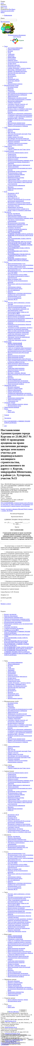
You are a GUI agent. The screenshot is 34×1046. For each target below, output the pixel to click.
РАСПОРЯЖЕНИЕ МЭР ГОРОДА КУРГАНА (18, 648)
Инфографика (12, 57)
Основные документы (14, 227)
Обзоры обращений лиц (15, 391)
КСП (5, 191)
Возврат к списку (6, 603)
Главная (6, 415)
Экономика (11, 55)
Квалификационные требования (17, 94)
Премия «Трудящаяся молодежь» (17, 71)
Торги (6, 301)
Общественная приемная (15, 188)
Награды (10, 77)
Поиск (6, 409)
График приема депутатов (15, 137)
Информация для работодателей (17, 98)
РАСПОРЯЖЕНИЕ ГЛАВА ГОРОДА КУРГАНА (18, 647)
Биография (11, 148)
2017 (5, 426)
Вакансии (11, 88)
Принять (30, 1039)
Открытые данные (9, 402)
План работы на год (14, 198)
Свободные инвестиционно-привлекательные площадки (16, 369)
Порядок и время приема (15, 388)
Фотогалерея (11, 74)
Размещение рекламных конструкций (19, 315)
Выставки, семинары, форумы (17, 373)
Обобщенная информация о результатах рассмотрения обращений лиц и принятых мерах (20, 394)
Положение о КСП (13, 193)
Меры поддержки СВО (14, 279)
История (10, 51)
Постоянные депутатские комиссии (18, 138)
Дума (5, 127)
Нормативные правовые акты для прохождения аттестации (18, 225)
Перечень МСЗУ (13, 299)
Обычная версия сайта (7, 11)
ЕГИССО (10, 190)
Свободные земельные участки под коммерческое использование (18, 334)
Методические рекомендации (16, 123)
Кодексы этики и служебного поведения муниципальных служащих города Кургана (20, 110)
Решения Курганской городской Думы (19, 140)
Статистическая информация (16, 185)
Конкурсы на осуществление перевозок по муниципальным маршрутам (20, 319)
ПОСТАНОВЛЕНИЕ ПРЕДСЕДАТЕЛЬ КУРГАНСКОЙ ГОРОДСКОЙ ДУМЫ (20, 242)
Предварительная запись (15, 288)
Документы (7, 212)
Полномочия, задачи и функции (17, 171)
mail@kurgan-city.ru (10, 1021)
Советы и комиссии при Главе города (19, 149)
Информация (8, 15)
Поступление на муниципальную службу (20, 93)
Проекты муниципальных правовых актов (20, 160)
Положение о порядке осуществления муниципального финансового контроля (20, 203)
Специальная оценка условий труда (18, 209)
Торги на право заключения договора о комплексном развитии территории (19, 331)
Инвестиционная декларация (16, 355)
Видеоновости (12, 76)
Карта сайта (11, 412)
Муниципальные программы (16, 223)
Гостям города (12, 63)
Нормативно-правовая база (16, 398)
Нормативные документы (15, 207)
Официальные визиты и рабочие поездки (20, 180)
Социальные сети (13, 401)
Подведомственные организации (17, 157)
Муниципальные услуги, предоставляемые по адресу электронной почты (20, 265)
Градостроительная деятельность (17, 62)
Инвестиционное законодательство (18, 363)
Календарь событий (13, 80)
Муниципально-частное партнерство (19, 382)
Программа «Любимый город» (17, 69)
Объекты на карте (13, 159)
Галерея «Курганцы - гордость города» (19, 68)
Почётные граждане (14, 65)
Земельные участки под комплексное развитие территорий (19, 337)
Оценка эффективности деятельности (19, 165)
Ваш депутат (11, 132)
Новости (10, 130)
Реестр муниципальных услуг (16, 263)
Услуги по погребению (14, 298)
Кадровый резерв (13, 87)
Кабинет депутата (13, 135)
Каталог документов (14, 213)
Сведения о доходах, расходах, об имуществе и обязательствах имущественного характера (18, 105)
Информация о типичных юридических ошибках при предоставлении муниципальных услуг (19, 294)
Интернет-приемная (14, 141)
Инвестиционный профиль (16, 384)
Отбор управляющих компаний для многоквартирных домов (18, 309)
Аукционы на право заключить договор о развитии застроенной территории (20, 328)
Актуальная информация (15, 48)
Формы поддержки (13, 371)
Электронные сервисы (14, 287)
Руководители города (14, 66)
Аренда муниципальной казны (17, 307)
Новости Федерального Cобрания (18, 126)
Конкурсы (11, 90)
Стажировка (11, 91)
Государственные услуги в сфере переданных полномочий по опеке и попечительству (18, 276)
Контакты (11, 187)
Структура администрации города (18, 152)
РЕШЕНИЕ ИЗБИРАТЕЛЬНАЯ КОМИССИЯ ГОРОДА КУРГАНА (18, 259)
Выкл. (13, 9)
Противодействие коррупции (16, 73)
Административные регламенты (17, 229)
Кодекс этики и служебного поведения (19, 210)
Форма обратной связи (14, 379)
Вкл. (10, 9)
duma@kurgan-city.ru (11, 1027)
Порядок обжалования (14, 215)
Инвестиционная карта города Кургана (19, 359)
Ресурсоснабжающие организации (18, 380)
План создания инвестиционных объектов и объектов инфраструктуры (20, 361)
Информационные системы (16, 177)
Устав (9, 52)
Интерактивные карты (14, 405)
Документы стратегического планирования (16, 220)
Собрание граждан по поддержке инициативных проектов (17, 143)
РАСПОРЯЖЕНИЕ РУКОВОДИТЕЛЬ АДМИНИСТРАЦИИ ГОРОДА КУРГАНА (19, 255)
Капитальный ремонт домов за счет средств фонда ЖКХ (18, 312)
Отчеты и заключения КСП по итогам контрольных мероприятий (19, 200)
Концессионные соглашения (16, 316)
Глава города (8, 146)
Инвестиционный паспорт (16, 357)
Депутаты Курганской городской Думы (19, 134)
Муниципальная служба (11, 85)
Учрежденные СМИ (14, 179)
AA (2, 6)
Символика (11, 54)
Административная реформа (16, 174)
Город (6, 46)
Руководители (12, 154)
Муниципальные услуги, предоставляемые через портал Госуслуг (20, 269)
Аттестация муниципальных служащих (19, 99)
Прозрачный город (13, 79)
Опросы (10, 82)
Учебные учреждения (14, 102)
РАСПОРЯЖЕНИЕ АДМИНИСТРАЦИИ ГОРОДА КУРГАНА (20, 245)
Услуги (6, 262)
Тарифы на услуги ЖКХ (15, 230)
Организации (12, 59)
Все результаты (5, 21)
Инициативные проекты (15, 84)
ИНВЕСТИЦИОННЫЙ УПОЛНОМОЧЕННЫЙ (15, 344)
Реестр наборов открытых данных (18, 404)
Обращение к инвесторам (15, 346)
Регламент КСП (12, 196)
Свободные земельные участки (17, 340)
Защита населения (13, 166)
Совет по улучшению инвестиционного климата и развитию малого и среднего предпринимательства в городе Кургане (19, 349)
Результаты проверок (14, 176)
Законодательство (13, 96)
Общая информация (14, 49)
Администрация (9, 151)
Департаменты (12, 155)
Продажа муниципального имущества (19, 305)
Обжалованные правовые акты (17, 216)
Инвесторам (7, 341)
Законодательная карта (14, 399)
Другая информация (14, 290)
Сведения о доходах (14, 205)
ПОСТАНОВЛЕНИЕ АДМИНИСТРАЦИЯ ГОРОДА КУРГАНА (20, 233)
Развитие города (12, 60)
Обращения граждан (10, 385)
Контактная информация (15, 101)
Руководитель (12, 195)
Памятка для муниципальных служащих (20, 124)
